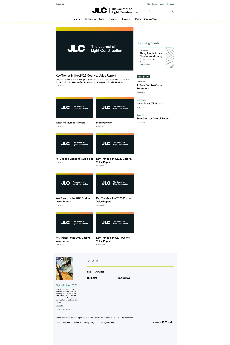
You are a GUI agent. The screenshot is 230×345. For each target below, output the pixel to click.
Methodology (104, 122)
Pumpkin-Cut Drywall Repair (153, 118)
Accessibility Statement (105, 323)
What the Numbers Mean (70, 122)
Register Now (145, 64)
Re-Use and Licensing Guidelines (74, 158)
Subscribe (60, 4)
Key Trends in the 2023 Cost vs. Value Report (86, 75)
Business (126, 19)
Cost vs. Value (151, 19)
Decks (138, 19)
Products (113, 19)
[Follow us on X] (88, 261)
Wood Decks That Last (150, 103)
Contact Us (77, 323)
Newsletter (152, 4)
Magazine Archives (63, 309)
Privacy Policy (89, 323)
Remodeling (90, 19)
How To (76, 19)
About (58, 323)
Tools (101, 19)
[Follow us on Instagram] (97, 261)
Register (170, 4)
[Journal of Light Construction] (115, 10)
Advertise (66, 323)
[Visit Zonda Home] (163, 322)
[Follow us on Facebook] (93, 261)
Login (162, 4)
